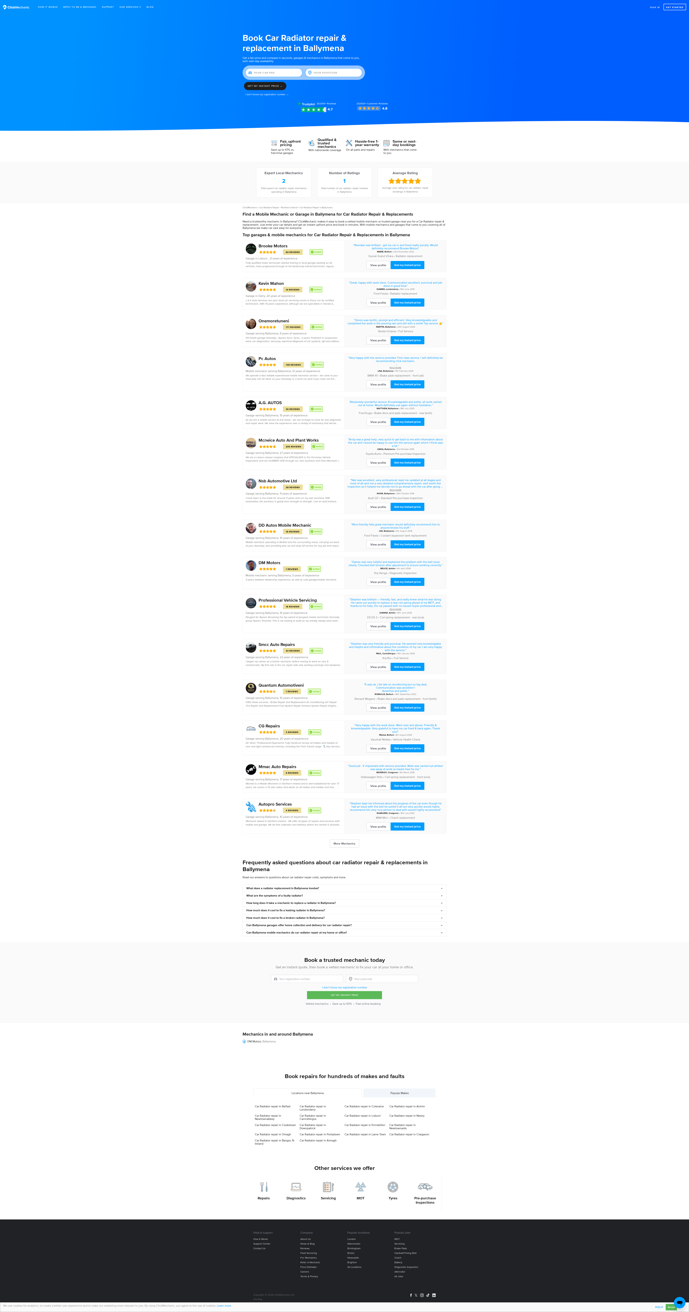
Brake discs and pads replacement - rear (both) (403, 413)
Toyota (369, 453)
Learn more (224, 1305)
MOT (361, 1198)
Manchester (353, 1243)
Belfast (388, 251)
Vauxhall (376, 739)
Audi (371, 498)
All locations (354, 1267)
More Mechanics (344, 843)
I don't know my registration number (344, 987)
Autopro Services (275, 804)
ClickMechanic (250, 207)
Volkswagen (368, 777)
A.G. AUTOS (270, 402)
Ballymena (271, 333)
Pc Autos (267, 358)
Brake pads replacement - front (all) (402, 375)
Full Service (405, 331)
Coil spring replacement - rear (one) (402, 617)
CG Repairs (269, 725)
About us (305, 1239)
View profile (378, 265)
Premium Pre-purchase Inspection (404, 453)
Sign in (655, 7)
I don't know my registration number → (267, 94)
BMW (370, 375)
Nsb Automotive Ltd (278, 480)
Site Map (257, 1299)
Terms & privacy (309, 1276)
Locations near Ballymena (308, 1093)
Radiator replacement (409, 256)
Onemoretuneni (274, 320)
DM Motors (269, 562)
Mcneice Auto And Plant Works (289, 440)
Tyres (393, 1198)
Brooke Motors (273, 245)
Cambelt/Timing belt (405, 1253)
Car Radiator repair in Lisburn (362, 1115)
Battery (398, 1262)
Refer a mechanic (310, 1262)
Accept (671, 1307)
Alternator (399, 1271)
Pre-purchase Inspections (425, 1200)
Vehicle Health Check (406, 739)
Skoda (382, 331)
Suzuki (372, 256)
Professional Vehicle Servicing (288, 600)
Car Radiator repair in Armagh (318, 1140)
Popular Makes (399, 1093)
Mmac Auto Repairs (277, 766)
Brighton (352, 1262)
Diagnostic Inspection (406, 1267)
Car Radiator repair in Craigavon (409, 1134)
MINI (379, 817)
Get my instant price (407, 265)
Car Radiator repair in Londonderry (313, 1108)
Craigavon (393, 772)
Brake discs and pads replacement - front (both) (407, 698)
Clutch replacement (402, 817)
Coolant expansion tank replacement (404, 535)
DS (369, 617)
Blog (150, 7)
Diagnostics (296, 1198)
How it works (260, 1239)
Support (108, 7)
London (351, 1239)
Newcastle (353, 1257)
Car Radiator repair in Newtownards (402, 1126)
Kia (376, 573)
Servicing (328, 1198)
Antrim (392, 568)
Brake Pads (400, 1248)
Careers (304, 1271)
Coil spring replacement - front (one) (407, 777)
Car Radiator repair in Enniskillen (364, 1125)
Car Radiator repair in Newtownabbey (268, 1117)
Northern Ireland (289, 207)
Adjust (659, 1306)
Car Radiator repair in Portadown (320, 1134)
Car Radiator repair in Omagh (273, 1134)
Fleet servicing (308, 1253)
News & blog (307, 1243)
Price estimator (308, 1267)
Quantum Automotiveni (281, 685)
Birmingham (353, 1248)
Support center (261, 1243)
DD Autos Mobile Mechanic (285, 525)
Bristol (350, 1253)
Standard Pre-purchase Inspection (402, 498)
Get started (675, 7)
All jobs (398, 1276)
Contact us (259, 1248)
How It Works (48, 7)
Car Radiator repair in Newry (407, 1115)
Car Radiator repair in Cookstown (275, 1125)
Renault (359, 698)
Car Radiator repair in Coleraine (364, 1106)
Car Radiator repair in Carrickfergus (313, 1117)
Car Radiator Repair (269, 207)
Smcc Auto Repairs (277, 644)
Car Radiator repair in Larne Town (365, 1134)
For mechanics (308, 1257)
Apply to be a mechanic (80, 7)
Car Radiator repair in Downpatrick (313, 1126)
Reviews (326, 103)
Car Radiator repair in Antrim (407, 1106)
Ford (376, 293)
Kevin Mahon (271, 283)
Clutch (397, 1257)
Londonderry (392, 289)
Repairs (264, 1198)
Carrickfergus (388, 653)
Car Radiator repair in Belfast (272, 1106)
